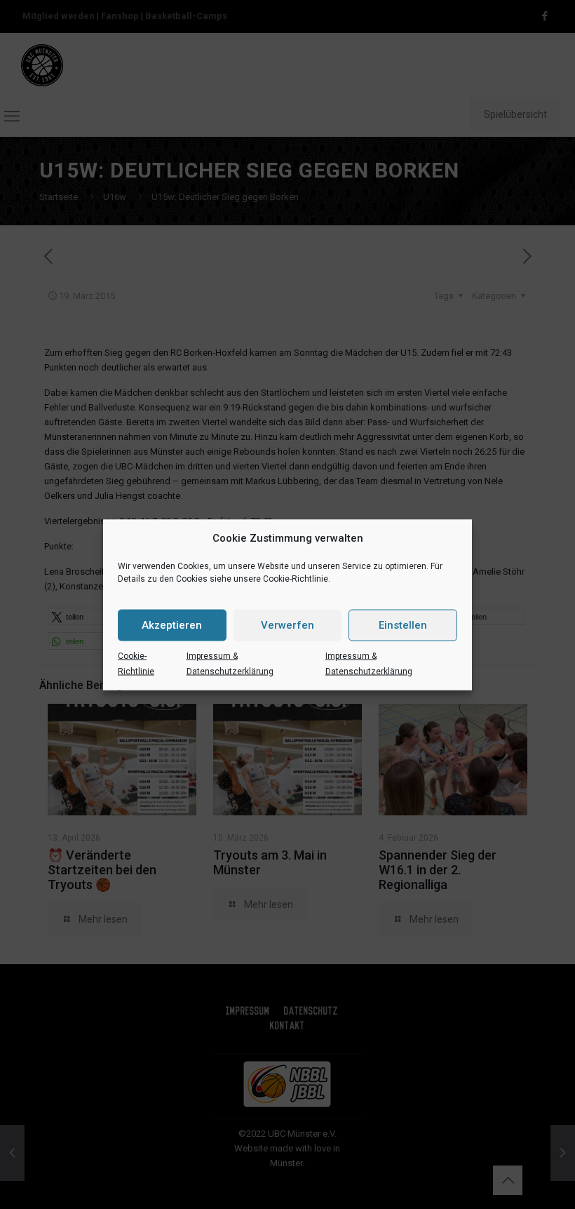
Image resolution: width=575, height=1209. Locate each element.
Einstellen (403, 625)
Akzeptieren (172, 625)
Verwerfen (287, 625)
